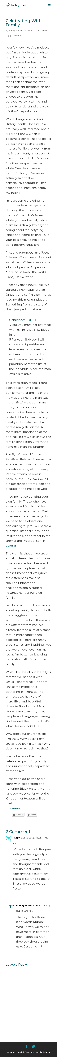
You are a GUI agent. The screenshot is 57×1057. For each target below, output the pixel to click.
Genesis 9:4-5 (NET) (23, 320)
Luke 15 (11, 545)
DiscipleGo (44, 1052)
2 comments (17, 35)
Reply (46, 895)
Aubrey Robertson (17, 30)
